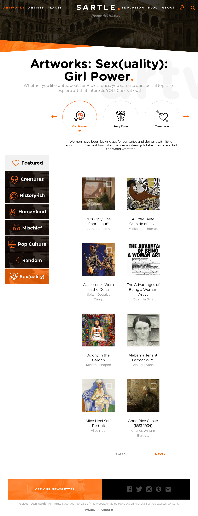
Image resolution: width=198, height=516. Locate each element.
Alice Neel (98, 430)
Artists (36, 7)
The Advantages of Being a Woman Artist (143, 289)
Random (32, 260)
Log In (183, 7)
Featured (32, 163)
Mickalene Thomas (143, 228)
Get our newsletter (55, 489)
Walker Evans (143, 365)
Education (133, 7)
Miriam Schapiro (98, 365)
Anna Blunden (98, 228)
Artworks (14, 7)
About (168, 7)
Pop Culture (32, 244)
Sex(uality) (32, 276)
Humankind (32, 211)
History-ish (32, 195)
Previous (55, 116)
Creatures (32, 179)
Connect (107, 510)
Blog (153, 7)
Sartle (98, 8)
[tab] (27, 163)
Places (55, 7)
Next (186, 116)
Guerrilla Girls (143, 299)
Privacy (90, 510)
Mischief (32, 228)
